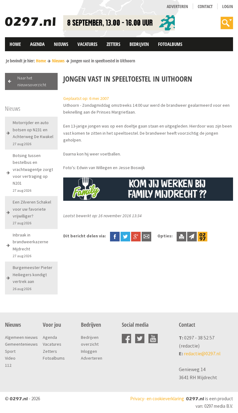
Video (10, 358)
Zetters (113, 44)
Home (15, 44)
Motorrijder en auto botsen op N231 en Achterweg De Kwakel (33, 133)
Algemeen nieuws (21, 337)
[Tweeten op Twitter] (125, 236)
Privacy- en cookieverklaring (157, 399)
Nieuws (61, 44)
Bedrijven (139, 44)
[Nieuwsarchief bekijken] (202, 236)
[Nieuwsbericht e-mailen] (146, 236)
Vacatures (87, 44)
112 (8, 365)
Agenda (37, 44)
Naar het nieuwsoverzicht (31, 81)
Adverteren (177, 6)
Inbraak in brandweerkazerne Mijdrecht (30, 245)
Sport (10, 351)
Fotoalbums (170, 44)
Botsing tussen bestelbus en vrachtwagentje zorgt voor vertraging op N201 (33, 173)
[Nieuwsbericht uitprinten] (181, 236)
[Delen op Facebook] (115, 236)
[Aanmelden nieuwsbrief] (192, 236)
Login (227, 6)
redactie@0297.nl (202, 353)
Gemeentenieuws (21, 344)
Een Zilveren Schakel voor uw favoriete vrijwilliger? (32, 212)
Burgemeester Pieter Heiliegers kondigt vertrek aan (32, 278)
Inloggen (89, 351)
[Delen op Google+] (136, 236)
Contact (205, 6)
